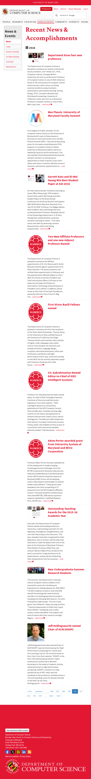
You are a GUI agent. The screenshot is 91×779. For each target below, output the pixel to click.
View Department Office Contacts (17, 730)
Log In (85, 9)
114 (40, 696)
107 (57, 691)
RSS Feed (29, 752)
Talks (8, 46)
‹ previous (39, 691)
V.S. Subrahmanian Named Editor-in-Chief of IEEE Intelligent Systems (64, 376)
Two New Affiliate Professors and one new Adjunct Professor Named (66, 240)
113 (34, 696)
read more (46, 104)
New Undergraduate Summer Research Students (66, 571)
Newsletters (11, 66)
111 (80, 691)
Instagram (18, 752)
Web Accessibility (11, 756)
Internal (63, 9)
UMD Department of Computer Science (21, 11)
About (56, 9)
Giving (84, 22)
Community (61, 22)
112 (28, 696)
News (8, 41)
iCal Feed (9, 61)
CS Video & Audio (12, 56)
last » (59, 696)
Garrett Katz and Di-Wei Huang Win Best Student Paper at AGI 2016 (63, 180)
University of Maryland (45, 2)
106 (51, 691)
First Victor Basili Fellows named (64, 306)
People (7, 22)
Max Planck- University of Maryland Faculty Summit (64, 114)
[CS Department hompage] (45, 766)
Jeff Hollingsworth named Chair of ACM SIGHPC (64, 627)
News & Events (46, 22)
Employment (46, 9)
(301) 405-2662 (21, 747)
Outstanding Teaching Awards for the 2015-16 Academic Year (62, 512)
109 (69, 691)
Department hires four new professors (65, 57)
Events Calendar (12, 51)
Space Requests (74, 9)
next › (51, 696)
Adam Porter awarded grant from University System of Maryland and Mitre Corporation (65, 446)
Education (30, 22)
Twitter (13, 752)
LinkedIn (24, 752)
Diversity (74, 22)
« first (29, 691)
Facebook (7, 752)
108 (63, 691)
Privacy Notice (25, 756)
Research (17, 22)
